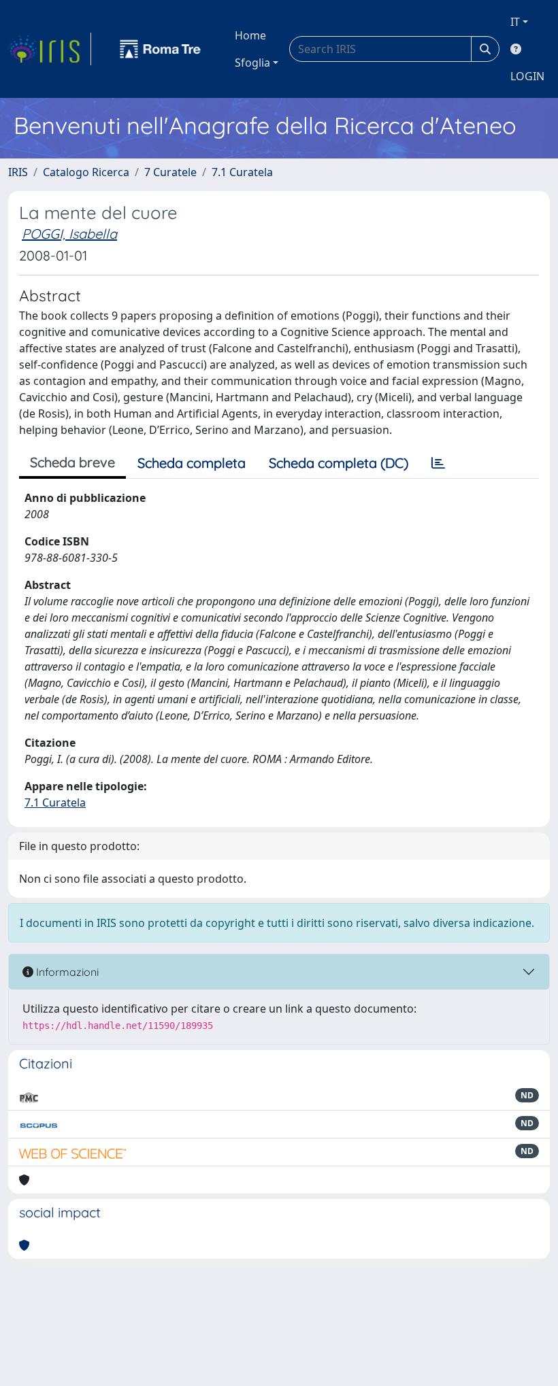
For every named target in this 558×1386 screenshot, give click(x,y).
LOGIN (527, 76)
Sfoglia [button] (252, 62)
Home (250, 35)
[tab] (438, 463)
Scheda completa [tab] (191, 462)
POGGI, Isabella (69, 233)
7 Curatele (170, 172)
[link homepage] (49, 49)
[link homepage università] (160, 49)
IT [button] (515, 21)
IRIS (18, 172)
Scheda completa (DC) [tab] (338, 462)
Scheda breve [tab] (72, 462)
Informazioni (66, 972)
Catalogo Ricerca (86, 172)
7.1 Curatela (242, 172)
